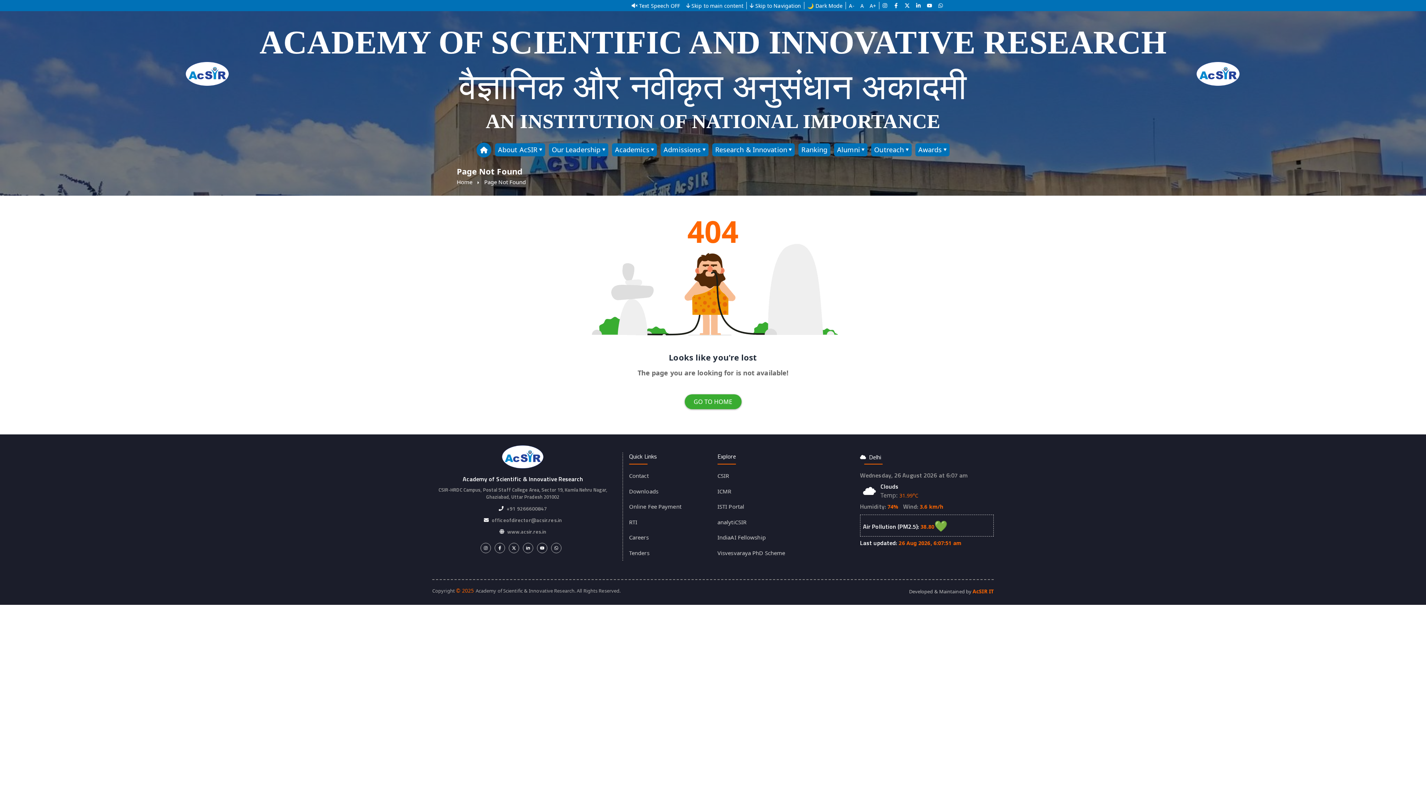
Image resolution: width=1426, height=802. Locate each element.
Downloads (643, 491)
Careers (639, 537)
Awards (930, 149)
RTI (633, 522)
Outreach (889, 149)
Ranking (814, 149)
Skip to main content (717, 5)
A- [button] (851, 5)
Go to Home (713, 402)
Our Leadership (576, 149)
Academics (632, 149)
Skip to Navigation (778, 5)
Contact (639, 475)
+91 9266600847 (527, 508)
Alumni (848, 149)
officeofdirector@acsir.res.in (527, 520)
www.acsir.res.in (527, 531)
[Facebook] (896, 5)
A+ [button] (873, 5)
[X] (907, 5)
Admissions (682, 149)
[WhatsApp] (940, 5)
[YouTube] (929, 5)
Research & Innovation (751, 149)
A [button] (862, 5)
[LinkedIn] (918, 5)
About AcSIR (517, 149)
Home (464, 182)
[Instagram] (885, 5)
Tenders (639, 553)
